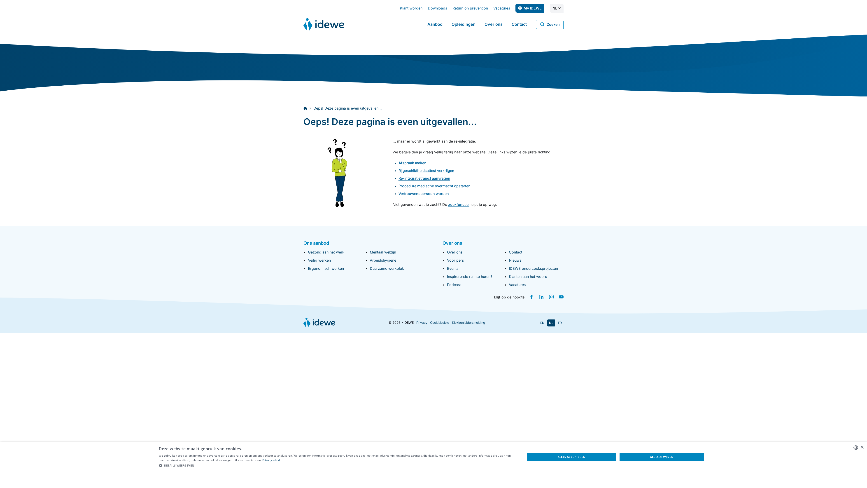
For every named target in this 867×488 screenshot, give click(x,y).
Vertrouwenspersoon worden (424, 193)
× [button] (862, 447)
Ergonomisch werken (326, 268)
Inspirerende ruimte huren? (469, 276)
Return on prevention (470, 8)
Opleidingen (463, 24)
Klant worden (411, 8)
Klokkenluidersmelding (468, 322)
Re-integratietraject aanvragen (424, 178)
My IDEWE (534, 9)
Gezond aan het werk (326, 252)
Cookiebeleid (439, 322)
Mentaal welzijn (383, 252)
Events (452, 268)
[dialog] (433, 465)
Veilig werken (319, 260)
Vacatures (501, 8)
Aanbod (435, 24)
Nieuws (515, 260)
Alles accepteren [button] (571, 457)
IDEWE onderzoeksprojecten (533, 268)
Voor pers (455, 260)
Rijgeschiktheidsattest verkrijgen (426, 170)
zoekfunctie (458, 204)
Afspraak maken (413, 163)
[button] (336, 465)
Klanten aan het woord (528, 276)
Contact (519, 24)
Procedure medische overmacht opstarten (435, 186)
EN (542, 323)
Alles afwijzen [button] (662, 457)
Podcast (454, 284)
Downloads (437, 8)
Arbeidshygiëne (383, 260)
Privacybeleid (271, 460)
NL (551, 323)
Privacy (421, 322)
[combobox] (855, 447)
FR (560, 323)
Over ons (494, 24)
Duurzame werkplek (387, 268)
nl (554, 8)
